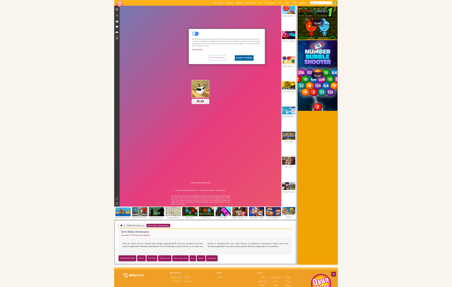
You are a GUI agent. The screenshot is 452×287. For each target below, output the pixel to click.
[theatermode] (117, 199)
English (262, 277)
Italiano (275, 281)
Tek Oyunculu (165, 258)
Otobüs (141, 258)
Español (287, 277)
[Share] (117, 15)
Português (288, 281)
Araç (193, 258)
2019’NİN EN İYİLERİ (127, 258)
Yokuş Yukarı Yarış (180, 258)
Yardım (220, 277)
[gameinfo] (117, 32)
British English (262, 281)
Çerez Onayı (187, 281)
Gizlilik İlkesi (176, 281)
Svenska (287, 285)
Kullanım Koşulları (176, 277)
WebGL (201, 258)
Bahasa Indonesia (275, 277)
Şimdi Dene (212, 258)
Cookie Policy (197, 49)
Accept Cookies (244, 58)
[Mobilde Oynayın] (117, 38)
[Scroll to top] (333, 274)
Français (275, 285)
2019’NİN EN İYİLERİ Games (135, 225)
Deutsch (262, 285)
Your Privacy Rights (217, 58)
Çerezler (187, 277)
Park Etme (152, 258)
